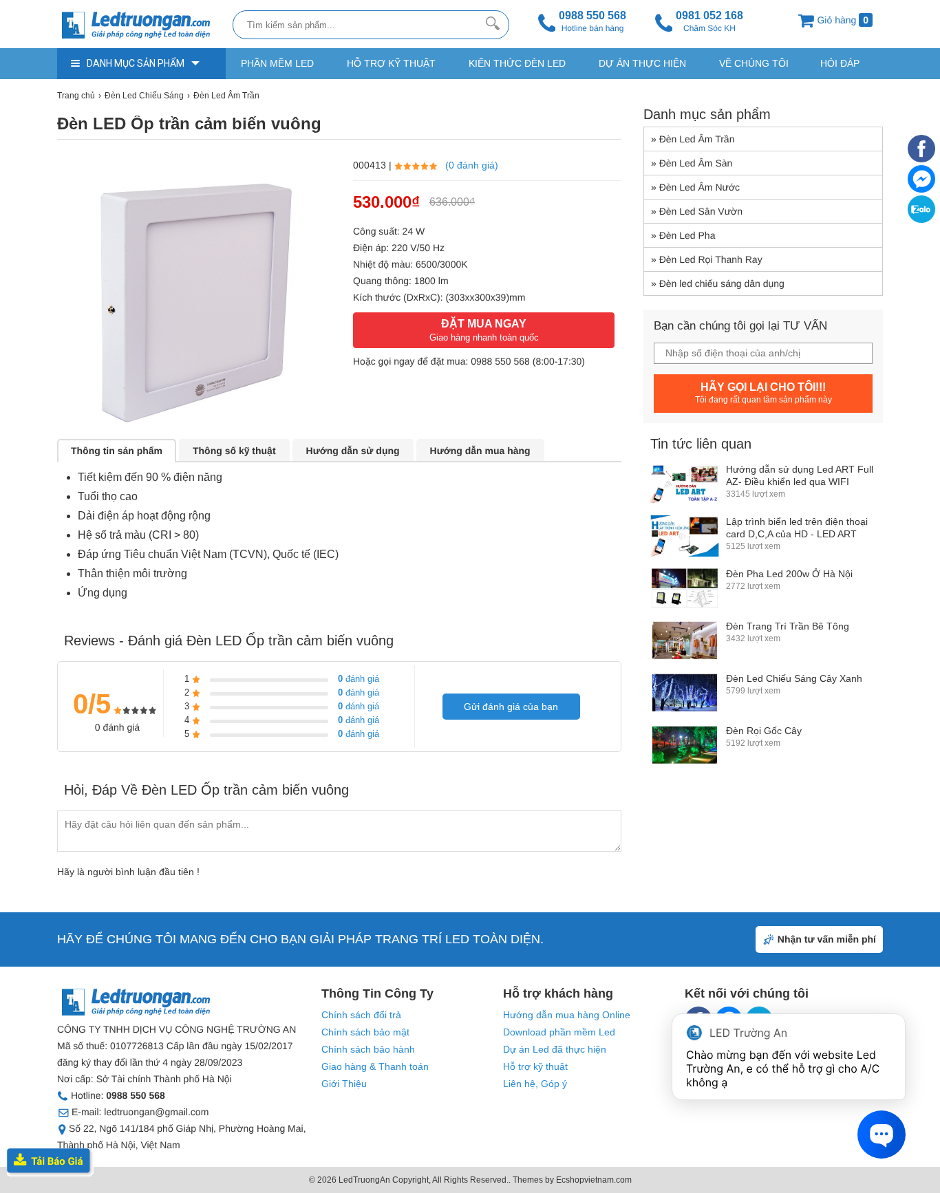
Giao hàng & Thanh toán (375, 1066)
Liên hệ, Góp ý (535, 1083)
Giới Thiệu (344, 1083)
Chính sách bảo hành (368, 1049)
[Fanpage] (921, 158)
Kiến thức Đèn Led (517, 63)
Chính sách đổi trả (361, 1014)
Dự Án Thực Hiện (642, 63)
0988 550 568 (500, 361)
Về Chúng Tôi (754, 63)
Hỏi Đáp (839, 63)
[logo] (141, 26)
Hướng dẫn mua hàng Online (566, 1014)
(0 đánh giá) (471, 165)
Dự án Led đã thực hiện (554, 1049)
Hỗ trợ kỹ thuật (391, 63)
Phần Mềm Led (277, 63)
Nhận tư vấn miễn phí (827, 939)
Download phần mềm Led (559, 1032)
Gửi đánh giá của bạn (511, 706)
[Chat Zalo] (921, 219)
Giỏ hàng (841, 19)
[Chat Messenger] (921, 189)
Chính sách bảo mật (365, 1032)
